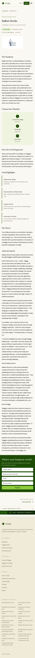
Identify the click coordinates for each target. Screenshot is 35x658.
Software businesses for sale (8, 639)
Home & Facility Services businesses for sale (25, 635)
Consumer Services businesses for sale (23, 639)
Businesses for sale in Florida (24, 612)
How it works (6, 575)
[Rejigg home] (6, 3)
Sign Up (17, 487)
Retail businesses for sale (25, 625)
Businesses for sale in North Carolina (8, 626)
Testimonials (6, 581)
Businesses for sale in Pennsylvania (8, 621)
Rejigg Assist (6, 545)
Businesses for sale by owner (24, 603)
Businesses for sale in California (24, 608)
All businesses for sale (8, 602)
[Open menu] (31, 3)
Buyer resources (7, 566)
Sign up (27, 3)
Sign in (21, 3)
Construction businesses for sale (9, 635)
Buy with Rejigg (6, 560)
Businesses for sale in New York (9, 617)
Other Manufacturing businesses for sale (7, 644)
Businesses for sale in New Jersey (25, 621)
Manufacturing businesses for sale (25, 630)
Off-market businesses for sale (9, 608)
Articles (4, 584)
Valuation (4, 542)
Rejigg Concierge (7, 563)
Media (3, 590)
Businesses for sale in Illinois (24, 617)
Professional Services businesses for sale (8, 630)
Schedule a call (6, 551)
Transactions (5, 11)
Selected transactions (8, 578)
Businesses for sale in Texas (8, 612)
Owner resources (7, 548)
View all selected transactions (32, 509)
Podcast (4, 587)
